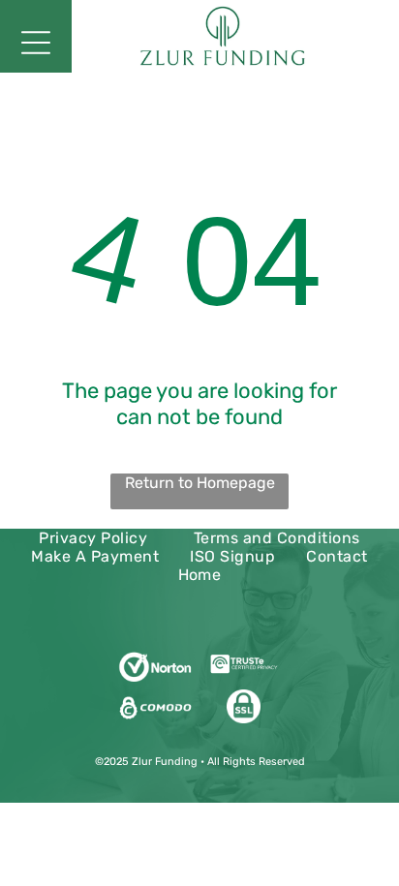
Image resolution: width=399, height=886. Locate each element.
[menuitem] (93, 538)
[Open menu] (35, 42)
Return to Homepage (200, 483)
